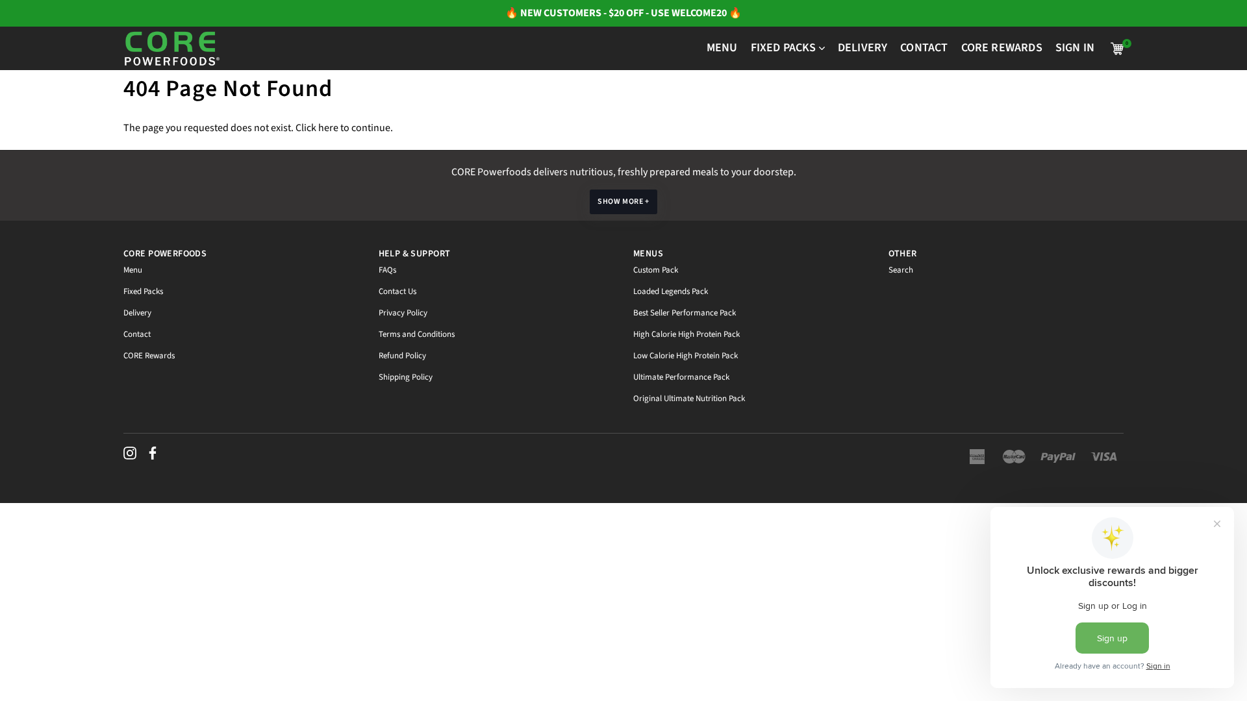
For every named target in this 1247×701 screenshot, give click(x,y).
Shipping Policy (406, 377)
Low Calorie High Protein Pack (685, 356)
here (328, 128)
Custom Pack (655, 270)
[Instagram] (129, 453)
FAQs (387, 270)
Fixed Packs (143, 291)
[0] (1117, 48)
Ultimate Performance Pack (681, 377)
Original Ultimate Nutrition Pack (689, 398)
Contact (137, 334)
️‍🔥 (512, 13)
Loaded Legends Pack (670, 291)
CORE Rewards (149, 356)
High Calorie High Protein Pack (686, 334)
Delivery (137, 313)
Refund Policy (402, 356)
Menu (132, 270)
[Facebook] (152, 453)
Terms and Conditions (417, 334)
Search (900, 270)
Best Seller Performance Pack (684, 313)
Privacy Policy (403, 313)
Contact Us (397, 291)
